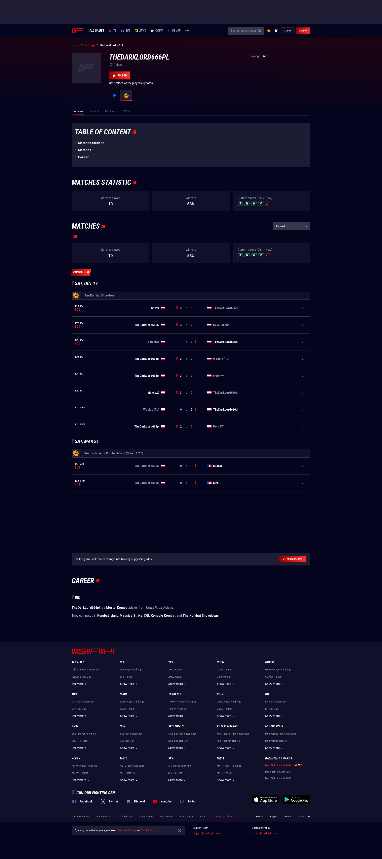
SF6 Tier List (126, 676)
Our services (166, 816)
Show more (79, 683)
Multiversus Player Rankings (280, 733)
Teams (288, 816)
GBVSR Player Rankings (278, 669)
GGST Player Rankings (84, 733)
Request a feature (226, 816)
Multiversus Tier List (276, 741)
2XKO (142, 30)
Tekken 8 (78, 662)
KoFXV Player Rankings (84, 765)
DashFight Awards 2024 (278, 765)
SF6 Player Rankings (131, 669)
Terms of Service (81, 816)
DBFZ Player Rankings (229, 701)
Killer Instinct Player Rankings (233, 733)
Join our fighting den (95, 792)
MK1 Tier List (79, 708)
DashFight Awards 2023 (278, 772)
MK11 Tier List (224, 773)
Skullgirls (175, 726)
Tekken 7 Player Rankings (182, 701)
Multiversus (274, 726)
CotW (159, 30)
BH (267, 694)
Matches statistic (91, 143)
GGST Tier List (79, 741)
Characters (304, 816)
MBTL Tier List (127, 773)
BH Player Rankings (276, 701)
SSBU (123, 694)
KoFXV (76, 758)
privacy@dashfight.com (265, 833)
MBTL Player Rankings (132, 765)
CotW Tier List (224, 669)
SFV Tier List (175, 773)
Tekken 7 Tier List (177, 708)
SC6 (122, 726)
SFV (170, 758)
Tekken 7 (174, 694)
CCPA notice (146, 816)
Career (83, 157)
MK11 (220, 758)
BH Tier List (271, 708)
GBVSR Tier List (273, 676)
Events (259, 816)
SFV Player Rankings (179, 765)
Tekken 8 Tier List (81, 676)
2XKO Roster (175, 669)
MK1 (74, 694)
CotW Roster (224, 676)
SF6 (128, 30)
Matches (84, 150)
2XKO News (174, 676)
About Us (205, 816)
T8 (114, 30)
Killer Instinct (228, 726)
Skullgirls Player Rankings (182, 733)
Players (274, 816)
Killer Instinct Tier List (229, 741)
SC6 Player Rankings (131, 733)
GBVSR (176, 30)
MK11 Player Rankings (229, 765)
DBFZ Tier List (224, 708)
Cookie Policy (125, 816)
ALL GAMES (97, 30)
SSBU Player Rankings (132, 701)
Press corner (186, 816)
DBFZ (220, 694)
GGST (75, 726)
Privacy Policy (104, 816)
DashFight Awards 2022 (278, 778)
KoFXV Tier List (80, 773)
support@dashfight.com (206, 833)
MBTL (123, 758)
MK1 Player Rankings (83, 701)
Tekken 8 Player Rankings (86, 669)
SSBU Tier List (127, 708)
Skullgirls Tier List (178, 741)
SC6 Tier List (127, 741)
